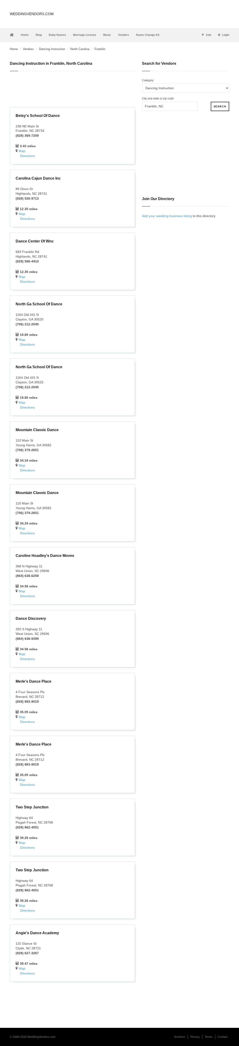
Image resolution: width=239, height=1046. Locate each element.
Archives (179, 1037)
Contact (222, 1037)
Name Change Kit (147, 35)
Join (208, 35)
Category (148, 80)
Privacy (195, 1037)
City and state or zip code (158, 98)
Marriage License (84, 35)
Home (25, 35)
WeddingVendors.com (32, 14)
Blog (39, 35)
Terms (208, 1037)
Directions (27, 156)
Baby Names (57, 35)
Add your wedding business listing (167, 216)
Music (107, 35)
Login (225, 35)
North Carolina (79, 49)
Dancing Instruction (52, 49)
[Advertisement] (72, 90)
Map (22, 151)
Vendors (123, 35)
